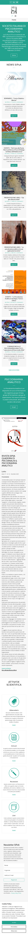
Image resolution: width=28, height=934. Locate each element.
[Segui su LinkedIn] (14, 2)
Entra (14, 55)
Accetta (14, 922)
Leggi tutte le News (14, 370)
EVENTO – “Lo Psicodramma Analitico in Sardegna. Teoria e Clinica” (14, 298)
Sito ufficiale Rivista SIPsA (9, 670)
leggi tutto (14, 115)
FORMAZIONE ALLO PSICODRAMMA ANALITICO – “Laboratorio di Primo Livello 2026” (14, 348)
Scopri (14, 407)
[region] (14, 917)
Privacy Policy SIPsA (16, 893)
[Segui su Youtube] (17, 2)
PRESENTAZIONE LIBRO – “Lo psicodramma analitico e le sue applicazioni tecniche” (14, 249)
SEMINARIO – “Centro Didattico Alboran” (14, 99)
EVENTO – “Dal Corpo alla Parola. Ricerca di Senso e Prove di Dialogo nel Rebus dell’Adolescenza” (13, 150)
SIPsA (8, 102)
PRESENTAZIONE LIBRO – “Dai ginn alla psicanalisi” (14, 198)
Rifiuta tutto (14, 931)
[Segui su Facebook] (11, 2)
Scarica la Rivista (6, 668)
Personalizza (14, 926)
